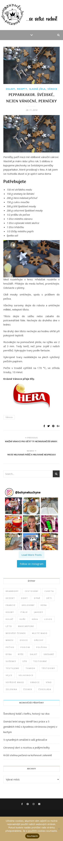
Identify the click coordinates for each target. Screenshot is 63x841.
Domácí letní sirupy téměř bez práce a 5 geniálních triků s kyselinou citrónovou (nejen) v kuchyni (30, 727)
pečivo (10, 647)
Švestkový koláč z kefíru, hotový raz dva (26, 713)
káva (35, 619)
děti (49, 598)
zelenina (11, 689)
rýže (21, 654)
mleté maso (40, 633)
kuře (23, 619)
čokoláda (44, 689)
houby (10, 612)
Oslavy (10, 89)
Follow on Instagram (31, 563)
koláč (9, 619)
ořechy (39, 640)
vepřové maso (15, 682)
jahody (38, 612)
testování (40, 661)
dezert (10, 598)
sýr (25, 661)
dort (24, 598)
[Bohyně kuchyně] (31, 15)
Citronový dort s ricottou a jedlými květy (26, 747)
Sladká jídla (37, 89)
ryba (9, 654)
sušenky (11, 661)
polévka (41, 647)
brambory (12, 591)
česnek (27, 689)
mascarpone (26, 626)
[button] (13, 505)
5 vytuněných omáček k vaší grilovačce (25, 739)
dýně (37, 598)
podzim (25, 647)
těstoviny (48, 668)
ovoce (24, 640)
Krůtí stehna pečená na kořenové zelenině (27, 755)
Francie (10, 605)
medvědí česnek (16, 633)
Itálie (24, 612)
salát (33, 654)
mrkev (10, 640)
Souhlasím (32, 836)
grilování (28, 605)
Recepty (22, 89)
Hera (44, 605)
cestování (31, 591)
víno (49, 682)
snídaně (49, 654)
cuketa (49, 591)
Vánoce (52, 89)
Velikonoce (26, 675)
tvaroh (30, 668)
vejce (9, 675)
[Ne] (58, 828)
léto (9, 626)
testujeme (12, 668)
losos (48, 619)
